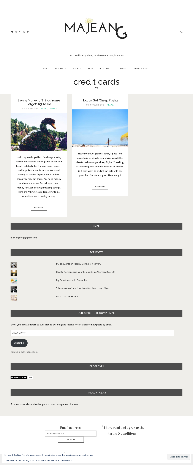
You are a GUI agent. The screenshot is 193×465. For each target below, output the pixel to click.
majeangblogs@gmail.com (24, 237)
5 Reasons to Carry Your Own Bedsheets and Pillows (83, 288)
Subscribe (19, 342)
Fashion (77, 68)
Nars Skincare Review (67, 296)
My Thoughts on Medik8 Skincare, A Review (78, 263)
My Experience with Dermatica (72, 280)
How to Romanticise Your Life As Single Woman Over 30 (85, 272)
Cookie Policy (66, 460)
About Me (104, 68)
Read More (39, 207)
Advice (44, 108)
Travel (90, 68)
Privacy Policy (142, 68)
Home (46, 68)
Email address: (70, 428)
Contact (124, 68)
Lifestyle (58, 68)
